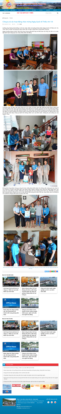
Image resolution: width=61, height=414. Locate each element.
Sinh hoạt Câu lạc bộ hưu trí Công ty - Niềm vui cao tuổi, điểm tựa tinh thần (11, 290)
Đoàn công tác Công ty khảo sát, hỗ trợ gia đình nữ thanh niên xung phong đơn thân (11, 312)
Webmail (48, 10)
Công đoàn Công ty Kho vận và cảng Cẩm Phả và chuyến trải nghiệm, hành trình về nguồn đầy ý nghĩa (24, 375)
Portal (41, 10)
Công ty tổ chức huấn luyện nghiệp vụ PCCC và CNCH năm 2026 (48, 290)
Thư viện (34, 10)
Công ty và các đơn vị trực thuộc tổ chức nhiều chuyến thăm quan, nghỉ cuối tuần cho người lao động (29, 312)
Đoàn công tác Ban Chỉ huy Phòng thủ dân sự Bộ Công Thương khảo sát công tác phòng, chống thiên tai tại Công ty (29, 291)
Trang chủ (6, 10)
